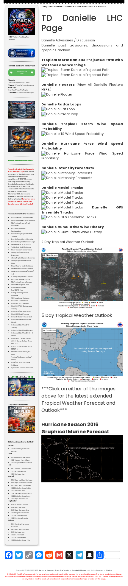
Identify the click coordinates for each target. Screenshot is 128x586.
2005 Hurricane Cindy (18, 471)
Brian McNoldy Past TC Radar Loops (23, 242)
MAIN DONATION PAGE (22, 72)
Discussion (86, 40)
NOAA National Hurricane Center (22, 218)
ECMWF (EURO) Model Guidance (22, 277)
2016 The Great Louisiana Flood (21, 494)
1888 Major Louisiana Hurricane (21, 483)
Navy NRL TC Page (17, 290)
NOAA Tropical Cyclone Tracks (21, 250)
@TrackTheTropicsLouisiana (24, 85)
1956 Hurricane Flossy (18, 507)
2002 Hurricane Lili (17, 535)
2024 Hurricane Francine (19, 518)
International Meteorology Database (23, 220)
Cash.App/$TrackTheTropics (18, 90)
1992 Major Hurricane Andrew (21, 485)
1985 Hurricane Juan (18, 532)
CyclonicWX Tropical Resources (22, 368)
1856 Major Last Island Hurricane (21, 480)
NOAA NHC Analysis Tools (19, 301)
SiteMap (109, 570)
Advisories (64, 40)
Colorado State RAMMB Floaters (21, 330)
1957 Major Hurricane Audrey (20, 457)
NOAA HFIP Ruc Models (18, 287)
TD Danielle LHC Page (82, 23)
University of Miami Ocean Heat (21, 317)
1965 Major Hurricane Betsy (20, 510)
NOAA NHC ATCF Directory (20, 304)
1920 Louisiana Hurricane (19, 505)
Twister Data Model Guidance (21, 247)
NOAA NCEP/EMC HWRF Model (21, 312)
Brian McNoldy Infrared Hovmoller (22, 239)
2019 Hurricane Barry (18, 474)
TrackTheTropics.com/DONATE (18, 83)
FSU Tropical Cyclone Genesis (21, 282)
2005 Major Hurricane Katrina (21, 488)
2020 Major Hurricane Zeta (20, 540)
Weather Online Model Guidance (22, 269)
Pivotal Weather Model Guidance (22, 266)
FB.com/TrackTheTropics (25, 93)
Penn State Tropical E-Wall (20, 285)
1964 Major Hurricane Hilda (20, 530)
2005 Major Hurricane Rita (20, 513)
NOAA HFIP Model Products (20, 314)
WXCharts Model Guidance (20, 298)
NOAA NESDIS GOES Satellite (21, 338)
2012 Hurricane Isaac (18, 491)
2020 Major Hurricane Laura (20, 496)
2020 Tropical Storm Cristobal (21, 463)
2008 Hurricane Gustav (19, 516)
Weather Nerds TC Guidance (21, 245)
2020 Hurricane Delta (18, 538)
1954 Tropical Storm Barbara (21, 469)
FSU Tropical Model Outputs (20, 279)
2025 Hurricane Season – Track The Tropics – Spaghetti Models (60, 570)
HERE (45, 89)
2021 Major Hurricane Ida (19, 499)
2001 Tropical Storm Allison (20, 460)
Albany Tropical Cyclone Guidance (23, 258)
